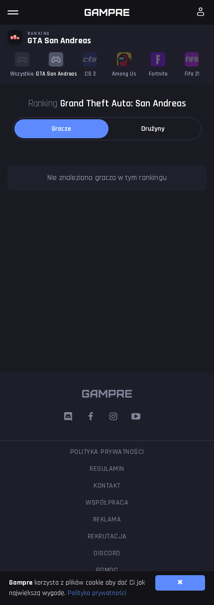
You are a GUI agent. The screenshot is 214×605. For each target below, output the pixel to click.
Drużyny (153, 128)
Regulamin (107, 468)
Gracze (61, 128)
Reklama (107, 519)
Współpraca (107, 502)
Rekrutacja (107, 536)
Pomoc (107, 570)
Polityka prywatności (107, 451)
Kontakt (107, 485)
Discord (107, 553)
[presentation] (202, 65)
